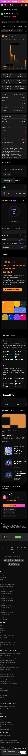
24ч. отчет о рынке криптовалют (8, 672)
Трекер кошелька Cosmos (6, 600)
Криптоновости (4, 582)
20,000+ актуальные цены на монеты (9, 679)
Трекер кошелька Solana (6, 598)
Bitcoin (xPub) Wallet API (6, 700)
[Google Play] (19, 560)
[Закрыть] (26, 1)
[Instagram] (6, 548)
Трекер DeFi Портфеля (6, 589)
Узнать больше (14, 219)
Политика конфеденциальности (8, 724)
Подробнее (23, 200)
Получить (18, 537)
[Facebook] (14, 553)
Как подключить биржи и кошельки (9, 738)
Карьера (2, 632)
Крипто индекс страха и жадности (9, 667)
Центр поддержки (5, 735)
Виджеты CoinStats (5, 669)
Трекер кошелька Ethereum (7, 603)
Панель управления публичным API (9, 642)
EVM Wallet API (3, 695)
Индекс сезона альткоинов (7, 676)
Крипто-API (13, 505)
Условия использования (6, 722)
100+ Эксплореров (5, 681)
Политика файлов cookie (6, 726)
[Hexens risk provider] (14, 221)
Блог (1, 579)
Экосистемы (3, 619)
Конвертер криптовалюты (7, 660)
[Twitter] (25, 104)
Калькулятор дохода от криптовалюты (10, 653)
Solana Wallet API (4, 693)
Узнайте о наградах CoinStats (7, 747)
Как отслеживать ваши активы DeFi (9, 740)
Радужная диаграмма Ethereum (8, 665)
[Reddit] (17, 548)
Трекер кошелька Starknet (6, 591)
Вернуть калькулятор (5, 655)
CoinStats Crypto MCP (5, 686)
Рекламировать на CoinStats (7, 635)
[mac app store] (14, 564)
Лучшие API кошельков (11, 515)
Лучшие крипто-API (10, 512)
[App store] (9, 560)
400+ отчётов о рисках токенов (8, 683)
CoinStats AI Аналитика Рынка (7, 584)
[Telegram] (22, 104)
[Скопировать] (22, 94)
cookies (11, 751)
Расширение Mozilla (5, 711)
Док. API (2, 639)
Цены (1, 628)
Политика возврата (5, 729)
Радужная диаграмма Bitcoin (7, 662)
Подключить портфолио (12, 289)
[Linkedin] (21, 548)
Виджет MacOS (4, 708)
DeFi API (2, 697)
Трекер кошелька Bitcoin (6, 612)
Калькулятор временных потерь (8, 658)
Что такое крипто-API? (10, 509)
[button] (22, 94)
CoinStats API (3, 637)
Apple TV (2, 713)
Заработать (3, 577)
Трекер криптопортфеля (6, 575)
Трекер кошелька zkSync (6, 593)
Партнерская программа (6, 586)
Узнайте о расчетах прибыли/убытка (9, 742)
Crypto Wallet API (4, 690)
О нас (1, 646)
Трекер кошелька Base (6, 605)
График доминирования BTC (7, 674)
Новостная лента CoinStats (7, 644)
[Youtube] (25, 548)
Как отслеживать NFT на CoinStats (9, 749)
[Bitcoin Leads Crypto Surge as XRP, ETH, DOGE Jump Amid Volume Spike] (8, 451)
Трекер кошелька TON (6, 607)
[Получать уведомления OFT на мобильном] (17, 22)
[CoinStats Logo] (8, 5)
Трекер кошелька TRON (6, 610)
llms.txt (1, 688)
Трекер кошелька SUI (5, 614)
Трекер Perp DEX (4, 617)
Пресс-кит (3, 630)
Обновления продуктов (6, 625)
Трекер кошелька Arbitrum (6, 596)
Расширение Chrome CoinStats (7, 706)
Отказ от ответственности (7, 719)
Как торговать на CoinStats (7, 745)
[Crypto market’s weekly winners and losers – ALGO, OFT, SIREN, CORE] (14, 421)
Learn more (21, 1)
